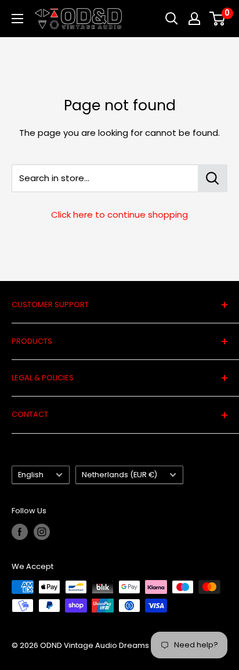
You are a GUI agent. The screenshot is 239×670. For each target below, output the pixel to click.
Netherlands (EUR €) (119, 475)
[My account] (194, 18)
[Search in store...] (212, 178)
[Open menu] (17, 18)
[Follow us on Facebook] (20, 532)
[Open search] (171, 18)
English (31, 475)
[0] (218, 19)
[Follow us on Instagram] (42, 532)
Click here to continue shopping (119, 214)
